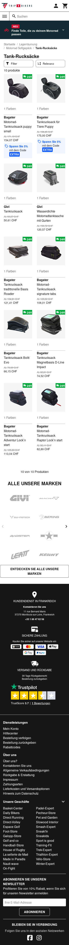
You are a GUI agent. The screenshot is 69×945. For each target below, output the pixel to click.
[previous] (2, 526)
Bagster (9, 117)
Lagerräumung (28, 44)
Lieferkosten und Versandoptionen (26, 788)
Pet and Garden (47, 817)
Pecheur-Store (46, 813)
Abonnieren (34, 912)
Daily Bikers (11, 813)
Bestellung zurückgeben (34, 678)
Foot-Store (10, 831)
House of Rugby (14, 850)
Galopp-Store (12, 836)
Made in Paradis (14, 859)
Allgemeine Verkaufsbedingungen (26, 770)
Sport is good (45, 840)
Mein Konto (11, 728)
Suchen (22, 16)
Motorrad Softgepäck (19, 48)
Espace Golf (11, 826)
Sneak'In (42, 831)
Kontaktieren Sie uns (34, 606)
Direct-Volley (11, 822)
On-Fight (9, 868)
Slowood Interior (47, 822)
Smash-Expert (45, 826)
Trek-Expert (44, 850)
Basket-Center (13, 808)
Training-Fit (44, 845)
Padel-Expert (45, 808)
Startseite (9, 44)
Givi (6, 206)
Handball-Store (13, 845)
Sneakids (42, 836)
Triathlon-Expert (47, 854)
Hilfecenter (10, 733)
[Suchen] (14, 16)
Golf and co (11, 840)
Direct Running (13, 817)
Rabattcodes (11, 747)
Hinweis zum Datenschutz (21, 793)
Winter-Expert (45, 863)
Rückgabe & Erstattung (18, 775)
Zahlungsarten (13, 784)
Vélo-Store (43, 859)
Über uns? (10, 761)
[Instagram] (39, 938)
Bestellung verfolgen (17, 738)
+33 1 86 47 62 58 (34, 619)
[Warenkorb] (65, 6)
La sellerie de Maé (15, 854)
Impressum (10, 779)
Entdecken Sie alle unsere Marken (34, 571)
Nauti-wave (11, 863)
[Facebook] (30, 938)
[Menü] (4, 16)
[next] (66, 526)
